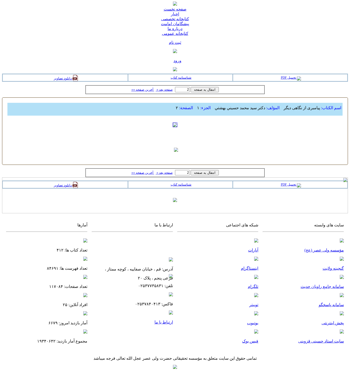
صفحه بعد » (164, 90)
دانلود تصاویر (63, 78)
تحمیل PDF (289, 77)
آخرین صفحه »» (142, 90)
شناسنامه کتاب (181, 77)
